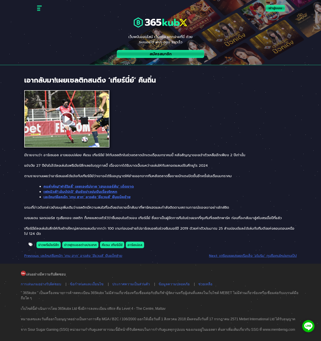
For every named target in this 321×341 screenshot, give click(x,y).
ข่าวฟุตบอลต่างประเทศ (80, 244)
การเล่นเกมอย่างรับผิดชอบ (41, 284)
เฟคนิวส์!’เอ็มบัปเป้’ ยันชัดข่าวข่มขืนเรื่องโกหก (80, 191)
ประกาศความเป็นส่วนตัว (131, 284)
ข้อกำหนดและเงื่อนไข (87, 284)
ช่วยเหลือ (205, 284)
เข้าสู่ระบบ (275, 8)
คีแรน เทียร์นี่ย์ (112, 244)
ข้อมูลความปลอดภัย (174, 284)
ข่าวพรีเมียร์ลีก (48, 244)
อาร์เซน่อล (135, 244)
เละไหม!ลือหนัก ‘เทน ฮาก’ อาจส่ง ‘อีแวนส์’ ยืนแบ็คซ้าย (87, 197)
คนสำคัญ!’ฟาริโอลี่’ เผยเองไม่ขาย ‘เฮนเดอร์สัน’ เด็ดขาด (88, 186)
